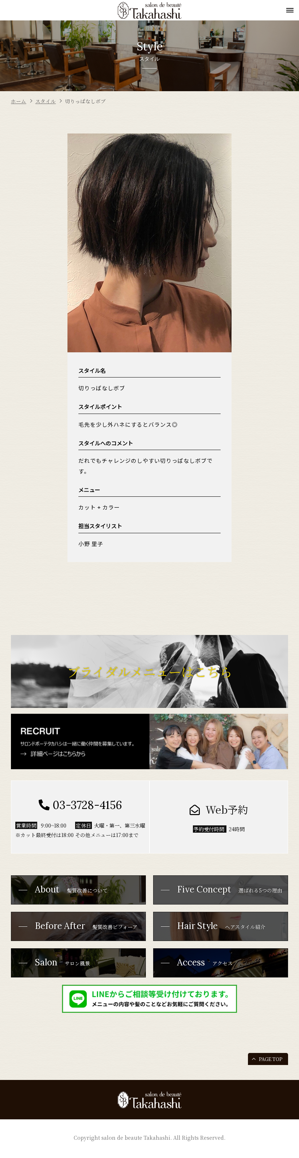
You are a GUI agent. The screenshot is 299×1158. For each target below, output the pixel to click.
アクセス (205, 962)
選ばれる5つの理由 (229, 889)
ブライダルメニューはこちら (149, 671)
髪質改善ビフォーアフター (77, 930)
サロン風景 (62, 962)
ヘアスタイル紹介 (221, 926)
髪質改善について (71, 889)
